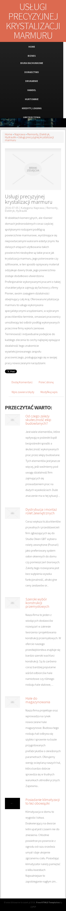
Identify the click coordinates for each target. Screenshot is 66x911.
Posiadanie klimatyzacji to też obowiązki (42, 801)
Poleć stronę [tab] (46, 382)
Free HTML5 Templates (48, 902)
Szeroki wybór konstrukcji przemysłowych (37, 603)
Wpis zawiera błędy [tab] (23, 392)
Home (8, 134)
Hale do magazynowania (37, 700)
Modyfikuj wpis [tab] (49, 392)
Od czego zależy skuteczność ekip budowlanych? (38, 420)
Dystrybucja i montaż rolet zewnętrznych (41, 511)
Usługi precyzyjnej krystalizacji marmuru (29, 138)
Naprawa (19, 134)
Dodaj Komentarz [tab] (22, 382)
